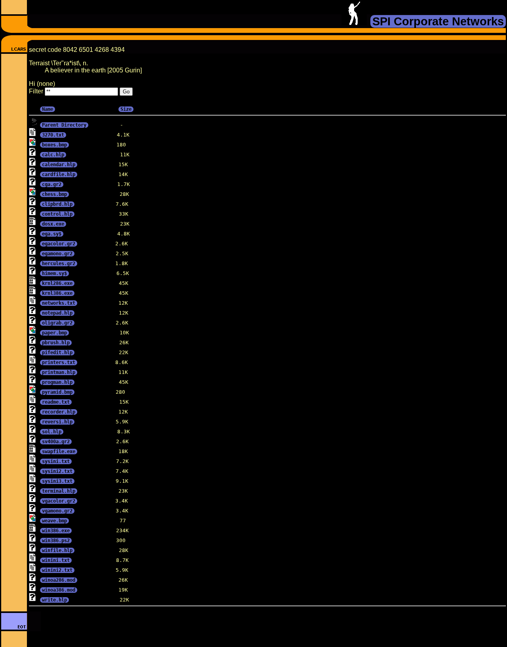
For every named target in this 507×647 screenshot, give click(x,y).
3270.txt (53, 135)
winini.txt (56, 560)
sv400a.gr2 (56, 441)
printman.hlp (58, 372)
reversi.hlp (57, 422)
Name (47, 109)
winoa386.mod (58, 590)
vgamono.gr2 (57, 511)
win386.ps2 (56, 540)
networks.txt (58, 303)
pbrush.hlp (56, 342)
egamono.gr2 (57, 253)
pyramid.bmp (57, 392)
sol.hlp (51, 431)
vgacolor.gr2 (58, 501)
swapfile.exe (58, 451)
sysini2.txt (57, 471)
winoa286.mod (58, 580)
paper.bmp (54, 333)
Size (126, 109)
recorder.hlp (58, 412)
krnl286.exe (57, 283)
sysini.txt (56, 461)
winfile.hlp (57, 550)
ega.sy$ (51, 234)
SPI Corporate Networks (438, 21)
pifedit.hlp (57, 352)
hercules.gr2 (58, 263)
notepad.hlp (57, 313)
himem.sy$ (54, 273)
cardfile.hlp (58, 174)
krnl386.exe (57, 293)
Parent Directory (64, 125)
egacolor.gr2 (58, 244)
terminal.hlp (58, 491)
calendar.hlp (58, 164)
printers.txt (58, 362)
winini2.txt (57, 570)
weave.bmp (54, 521)
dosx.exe (53, 224)
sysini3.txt (57, 481)
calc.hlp (53, 154)
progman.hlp (57, 382)
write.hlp (54, 600)
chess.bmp (54, 194)
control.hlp (57, 214)
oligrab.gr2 (57, 323)
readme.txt (56, 402)
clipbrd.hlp (57, 204)
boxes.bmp (54, 145)
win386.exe (56, 530)
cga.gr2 (51, 184)
